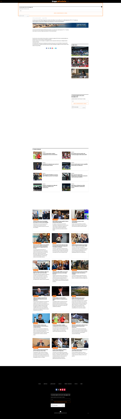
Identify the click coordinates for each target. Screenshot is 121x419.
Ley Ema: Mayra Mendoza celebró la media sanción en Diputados (59, 350)
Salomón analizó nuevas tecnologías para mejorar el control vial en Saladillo (40, 222)
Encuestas (35, 323)
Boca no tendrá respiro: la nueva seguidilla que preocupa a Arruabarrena (79, 165)
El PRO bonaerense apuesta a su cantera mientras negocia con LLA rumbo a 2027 (79, 245)
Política (54, 243)
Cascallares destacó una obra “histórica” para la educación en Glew (79, 350)
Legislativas (55, 219)
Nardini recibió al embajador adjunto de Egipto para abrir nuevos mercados (41, 272)
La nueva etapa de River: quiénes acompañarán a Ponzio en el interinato (50, 154)
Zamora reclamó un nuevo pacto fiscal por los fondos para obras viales (40, 350)
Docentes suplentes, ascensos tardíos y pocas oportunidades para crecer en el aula (77, 76)
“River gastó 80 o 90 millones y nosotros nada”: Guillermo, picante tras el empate (50, 175)
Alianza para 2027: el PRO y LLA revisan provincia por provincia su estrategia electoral (60, 272)
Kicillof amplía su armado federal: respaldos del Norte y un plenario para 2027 (60, 299)
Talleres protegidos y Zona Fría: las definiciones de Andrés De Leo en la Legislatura (40, 299)
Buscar (40, 383)
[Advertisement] (52, 34)
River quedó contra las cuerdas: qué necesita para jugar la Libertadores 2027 (79, 154)
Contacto (60, 383)
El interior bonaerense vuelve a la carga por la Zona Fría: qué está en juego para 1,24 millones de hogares (60, 245)
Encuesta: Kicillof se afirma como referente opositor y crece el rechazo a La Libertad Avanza (40, 326)
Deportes (44, 152)
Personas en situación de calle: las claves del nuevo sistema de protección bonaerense (80, 326)
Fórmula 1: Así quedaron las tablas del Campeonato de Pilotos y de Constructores (50, 186)
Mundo (81, 383)
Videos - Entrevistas (37, 243)
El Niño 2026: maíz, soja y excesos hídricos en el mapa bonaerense (78, 298)
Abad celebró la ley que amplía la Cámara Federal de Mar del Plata (60, 222)
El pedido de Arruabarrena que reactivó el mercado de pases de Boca (51, 165)
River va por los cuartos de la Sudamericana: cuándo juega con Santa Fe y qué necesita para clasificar (79, 175)
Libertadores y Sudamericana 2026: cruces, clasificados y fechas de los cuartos (78, 186)
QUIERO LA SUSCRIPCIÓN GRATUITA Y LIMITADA (80, 103)
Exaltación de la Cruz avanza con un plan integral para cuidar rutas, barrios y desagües (79, 272)
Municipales (36, 219)
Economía (73, 296)
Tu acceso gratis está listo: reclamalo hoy (77, 96)
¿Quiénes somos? (52, 383)
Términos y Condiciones (68, 383)
